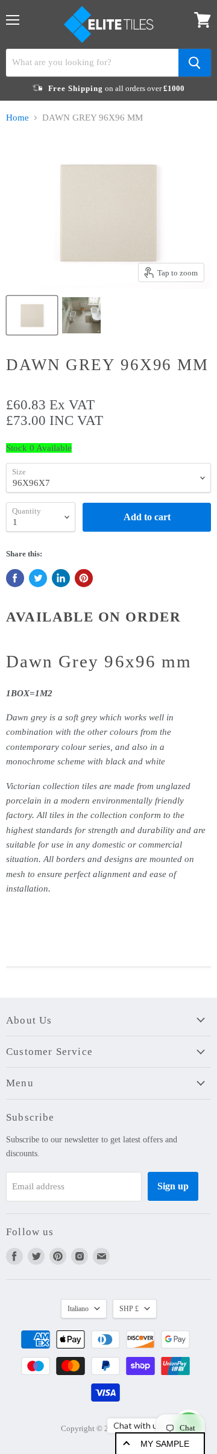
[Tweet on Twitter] (38, 578)
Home (17, 117)
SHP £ (129, 1309)
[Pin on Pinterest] (84, 578)
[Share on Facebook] (15, 578)
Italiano (78, 1309)
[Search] (194, 63)
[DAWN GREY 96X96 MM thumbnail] (32, 315)
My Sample (164, 1444)
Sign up (173, 1186)
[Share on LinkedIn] (61, 578)
